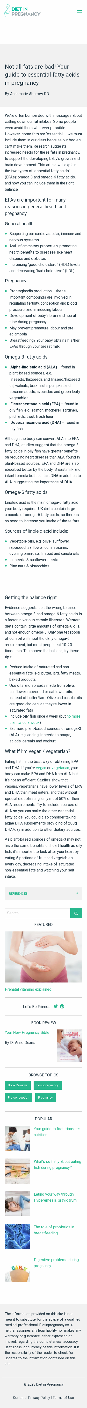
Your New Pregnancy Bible (27, 1032)
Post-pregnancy (47, 1085)
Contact (19, 1398)
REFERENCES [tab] (18, 893)
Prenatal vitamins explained (28, 989)
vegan (41, 768)
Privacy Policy (39, 1398)
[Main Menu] (79, 11)
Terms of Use (63, 1398)
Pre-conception (18, 1097)
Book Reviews (18, 1085)
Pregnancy (45, 1097)
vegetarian (60, 768)
